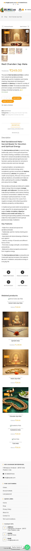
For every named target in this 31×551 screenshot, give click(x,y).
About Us (5, 512)
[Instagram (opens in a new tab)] (16, 4)
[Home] (2, 16)
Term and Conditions (9, 519)
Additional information (15, 129)
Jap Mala (11, 112)
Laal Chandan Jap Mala (20, 112)
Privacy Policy (7, 509)
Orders (5, 487)
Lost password (7, 494)
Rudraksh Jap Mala (18, 428)
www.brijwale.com (15, 548)
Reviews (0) (15, 132)
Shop (4, 506)
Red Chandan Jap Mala (17, 114)
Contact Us (6, 516)
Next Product (23, 26)
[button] (7, 105)
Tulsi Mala (15, 443)
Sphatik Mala (15, 341)
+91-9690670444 (9, 474)
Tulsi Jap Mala (18, 442)
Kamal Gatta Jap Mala (18, 301)
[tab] (15, 125)
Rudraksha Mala (15, 430)
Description (15, 125)
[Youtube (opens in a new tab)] (18, 4)
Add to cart (7, 101)
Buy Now (17, 98)
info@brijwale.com (9, 477)
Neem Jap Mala (18, 377)
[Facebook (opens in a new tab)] (13, 4)
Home (5, 503)
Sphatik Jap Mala (18, 339)
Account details (7, 491)
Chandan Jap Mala (13, 415)
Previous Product (8, 26)
